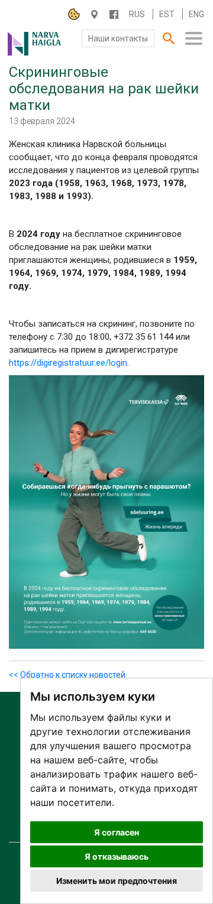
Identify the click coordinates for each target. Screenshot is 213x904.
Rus (137, 14)
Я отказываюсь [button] (117, 856)
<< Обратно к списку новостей (67, 674)
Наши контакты (118, 38)
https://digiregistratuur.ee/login (68, 362)
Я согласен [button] (116, 832)
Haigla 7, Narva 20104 (94, 14)
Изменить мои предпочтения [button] (116, 881)
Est (167, 14)
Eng (196, 14)
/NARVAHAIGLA (113, 14)
